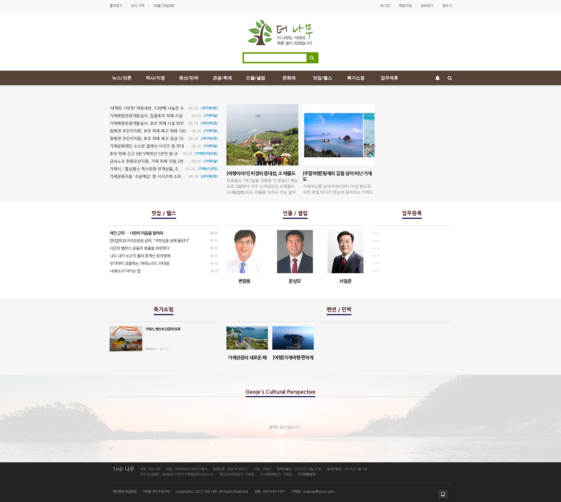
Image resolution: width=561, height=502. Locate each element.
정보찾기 (426, 6)
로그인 (385, 6)
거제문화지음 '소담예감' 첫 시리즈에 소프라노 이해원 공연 (160, 177)
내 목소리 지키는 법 (125, 271)
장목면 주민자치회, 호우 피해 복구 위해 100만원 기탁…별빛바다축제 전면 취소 (178, 131)
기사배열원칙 (306, 474)
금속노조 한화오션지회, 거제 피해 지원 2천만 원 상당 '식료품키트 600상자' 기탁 (179, 161)
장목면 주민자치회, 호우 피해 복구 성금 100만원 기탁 (156, 139)
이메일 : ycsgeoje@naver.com (313, 491)
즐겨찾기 (116, 6)
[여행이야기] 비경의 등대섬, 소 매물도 (262, 185)
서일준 (345, 281)
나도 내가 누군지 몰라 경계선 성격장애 (140, 256)
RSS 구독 (138, 6)
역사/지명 (155, 78)
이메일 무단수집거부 (156, 491)
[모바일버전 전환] (443, 494)
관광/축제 (222, 78)
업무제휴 (389, 78)
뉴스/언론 (121, 78)
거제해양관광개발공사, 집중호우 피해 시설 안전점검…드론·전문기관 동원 (172, 116)
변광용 (244, 281)
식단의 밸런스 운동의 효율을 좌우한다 (139, 248)
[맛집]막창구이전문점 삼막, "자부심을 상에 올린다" (149, 241)
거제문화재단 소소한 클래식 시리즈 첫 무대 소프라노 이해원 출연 (165, 146)
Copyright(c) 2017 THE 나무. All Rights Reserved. (212, 491)
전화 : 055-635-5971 (270, 491)
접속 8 (446, 6)
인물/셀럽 (255, 78)
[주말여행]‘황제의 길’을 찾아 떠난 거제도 (338, 188)
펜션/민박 (188, 78)
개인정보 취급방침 (124, 491)
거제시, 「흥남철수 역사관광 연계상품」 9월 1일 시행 (154, 169)
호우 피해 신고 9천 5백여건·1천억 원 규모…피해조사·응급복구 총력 (167, 154)
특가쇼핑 (356, 78)
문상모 (295, 281)
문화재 (289, 78)
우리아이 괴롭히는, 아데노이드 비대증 (139, 264)
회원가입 (405, 6)
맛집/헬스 (322, 78)
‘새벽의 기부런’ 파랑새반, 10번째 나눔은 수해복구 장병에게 (161, 108)
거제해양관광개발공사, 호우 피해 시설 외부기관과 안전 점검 (161, 123)
